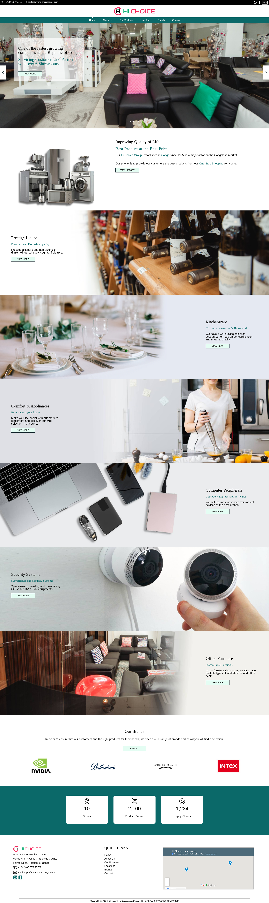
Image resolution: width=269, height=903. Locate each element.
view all (134, 748)
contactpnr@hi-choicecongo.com (36, 872)
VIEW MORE (30, 74)
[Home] (134, 10)
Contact (176, 20)
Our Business (126, 20)
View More (23, 259)
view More (217, 346)
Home (92, 20)
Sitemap (174, 900)
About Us (107, 20)
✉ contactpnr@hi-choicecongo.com (41, 2)
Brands (161, 20)
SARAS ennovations (156, 900)
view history (127, 170)
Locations (145, 20)
